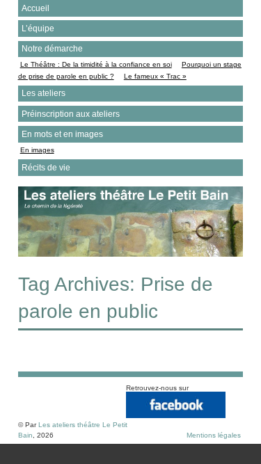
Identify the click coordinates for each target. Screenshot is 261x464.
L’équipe (38, 28)
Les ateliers (43, 93)
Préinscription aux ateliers (71, 114)
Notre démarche (52, 49)
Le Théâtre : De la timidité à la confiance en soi (96, 64)
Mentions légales (214, 435)
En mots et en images (62, 134)
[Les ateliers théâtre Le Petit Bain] (131, 253)
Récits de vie (46, 167)
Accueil (35, 8)
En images (37, 150)
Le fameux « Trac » (155, 76)
